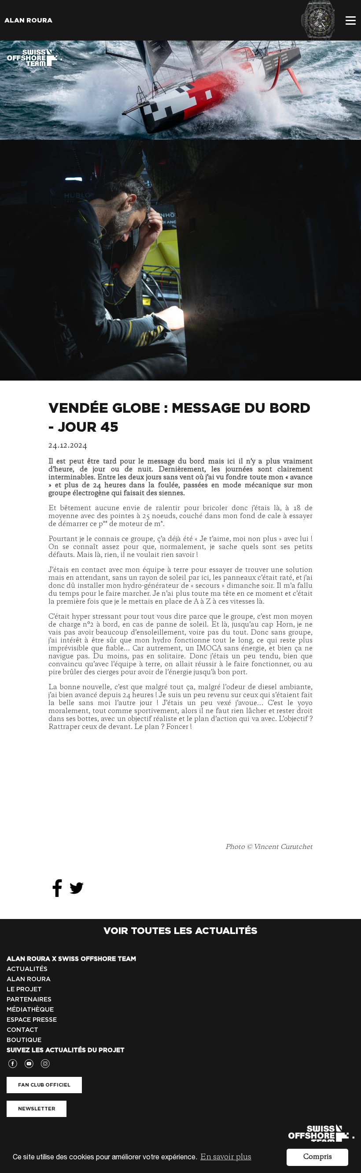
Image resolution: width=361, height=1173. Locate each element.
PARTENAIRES (29, 999)
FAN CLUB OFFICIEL (44, 1085)
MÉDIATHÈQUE (30, 1009)
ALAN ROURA (29, 978)
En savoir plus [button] (225, 1157)
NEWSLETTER (36, 1109)
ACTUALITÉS (27, 968)
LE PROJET (24, 989)
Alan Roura (28, 20)
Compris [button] (317, 1157)
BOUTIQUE (24, 1039)
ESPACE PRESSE (32, 1019)
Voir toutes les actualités (180, 930)
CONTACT (22, 1029)
